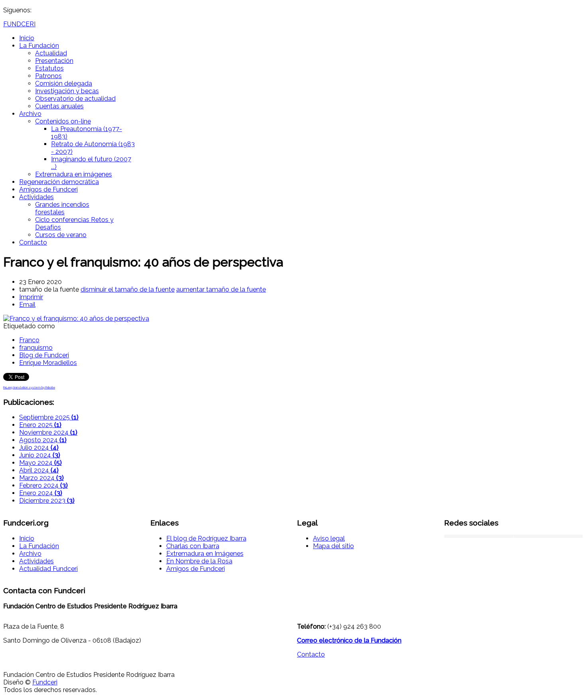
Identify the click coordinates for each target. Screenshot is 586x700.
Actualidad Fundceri (48, 569)
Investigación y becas (67, 91)
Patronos (48, 76)
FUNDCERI (19, 24)
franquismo (36, 347)
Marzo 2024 (41, 478)
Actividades (36, 197)
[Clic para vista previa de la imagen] (76, 318)
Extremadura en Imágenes (205, 553)
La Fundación (39, 45)
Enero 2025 (40, 425)
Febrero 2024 (43, 485)
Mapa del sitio (333, 546)
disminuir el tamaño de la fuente (128, 289)
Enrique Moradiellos (48, 363)
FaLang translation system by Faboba (29, 387)
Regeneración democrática (59, 182)
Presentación (54, 61)
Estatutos (49, 68)
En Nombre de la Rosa (199, 561)
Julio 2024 (39, 447)
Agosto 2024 (43, 440)
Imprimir (31, 297)
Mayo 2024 (40, 463)
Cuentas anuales (59, 106)
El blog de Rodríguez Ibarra (206, 538)
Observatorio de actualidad (75, 98)
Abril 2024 (39, 470)
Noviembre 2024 (48, 432)
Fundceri (44, 682)
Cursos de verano (61, 235)
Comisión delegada (63, 83)
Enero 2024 (40, 493)
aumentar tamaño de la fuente (221, 289)
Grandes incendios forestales (62, 208)
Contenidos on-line (63, 121)
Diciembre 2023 (47, 500)
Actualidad (51, 53)
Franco (29, 340)
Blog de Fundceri (44, 355)
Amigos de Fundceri (48, 189)
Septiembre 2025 (49, 417)
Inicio (26, 38)
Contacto (33, 242)
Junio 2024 (39, 455)
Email (27, 304)
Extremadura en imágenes (73, 174)
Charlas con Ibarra (192, 546)
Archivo (30, 114)
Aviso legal (329, 538)
